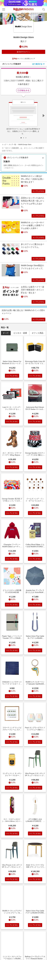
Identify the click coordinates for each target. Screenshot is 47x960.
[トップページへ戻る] (23, 9)
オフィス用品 (37, 333)
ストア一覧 (12, 144)
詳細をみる (24, 90)
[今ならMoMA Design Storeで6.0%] (23, 19)
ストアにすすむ (38, 191)
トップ (4, 144)
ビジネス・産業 (20, 333)
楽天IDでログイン (23, 52)
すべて (6, 333)
